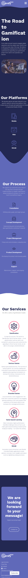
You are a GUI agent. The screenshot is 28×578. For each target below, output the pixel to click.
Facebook (5, 566)
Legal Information (5, 562)
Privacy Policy (4, 564)
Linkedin (5, 568)
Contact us (14, 529)
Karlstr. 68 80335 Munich (6, 575)
